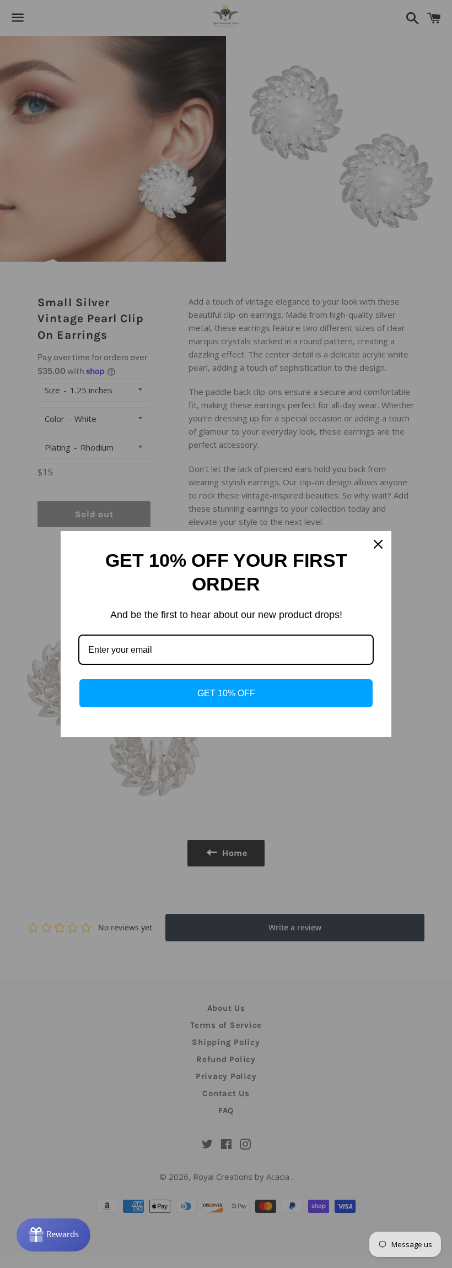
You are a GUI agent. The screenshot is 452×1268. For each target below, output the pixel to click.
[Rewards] (53, 1234)
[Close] (378, 544)
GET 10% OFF (226, 693)
